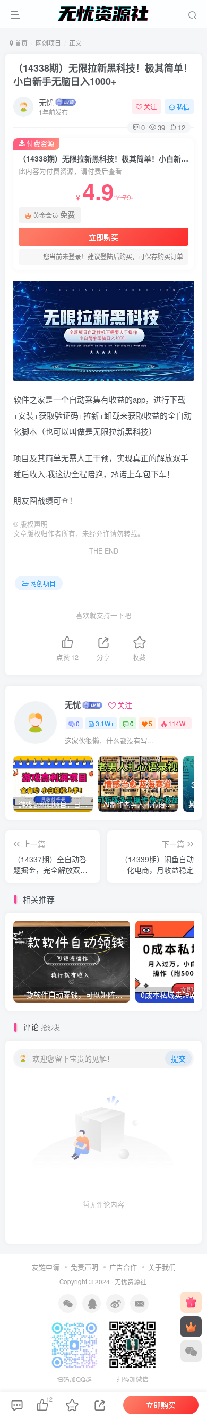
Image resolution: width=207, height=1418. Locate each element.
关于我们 (162, 1267)
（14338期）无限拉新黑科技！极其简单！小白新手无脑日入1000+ (103, 74)
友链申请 (45, 1267)
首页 (20, 42)
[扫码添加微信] (191, 1351)
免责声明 (84, 1267)
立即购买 (103, 237)
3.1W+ (105, 723)
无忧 (46, 102)
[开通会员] (191, 1326)
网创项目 (48, 42)
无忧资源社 (130, 1281)
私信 (183, 106)
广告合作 (123, 1267)
